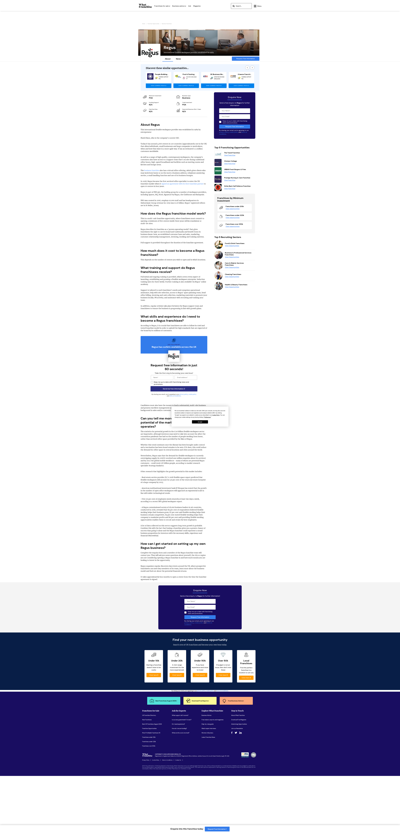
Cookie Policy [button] (216, 415)
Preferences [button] (207, 417)
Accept (200, 422)
